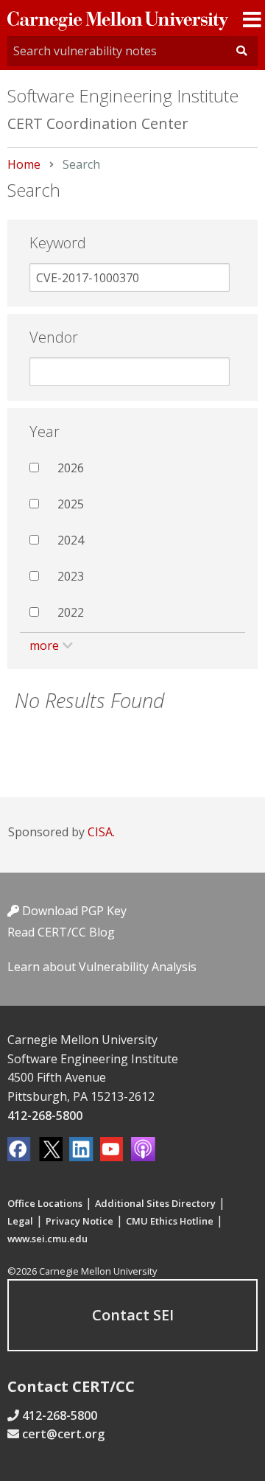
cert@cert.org (63, 1434)
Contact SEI (133, 1315)
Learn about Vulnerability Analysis (102, 967)
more (44, 645)
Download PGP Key (73, 911)
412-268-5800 (44, 1115)
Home (23, 164)
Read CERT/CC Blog (61, 932)
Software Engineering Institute (123, 95)
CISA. (101, 832)
